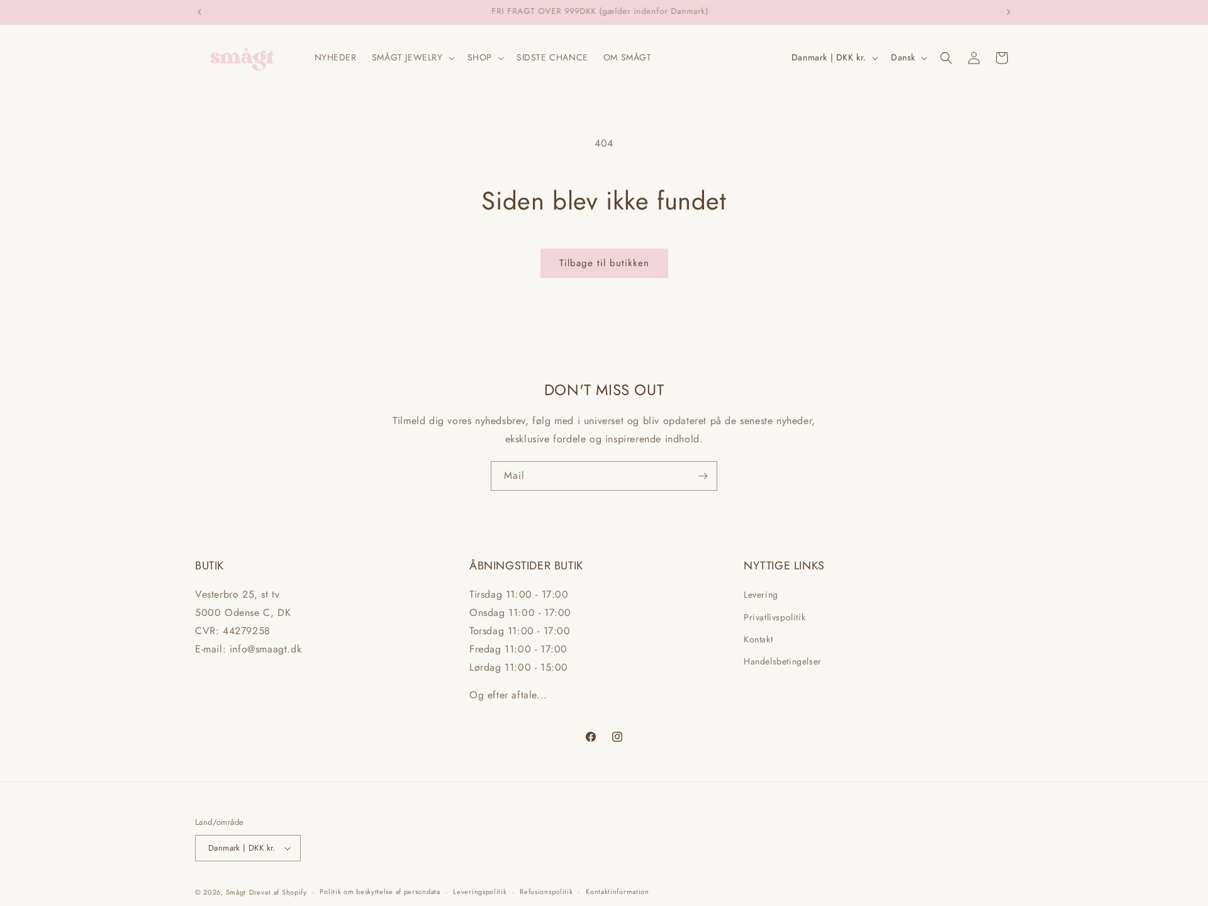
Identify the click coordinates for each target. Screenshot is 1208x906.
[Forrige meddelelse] (199, 12)
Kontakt (758, 639)
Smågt (236, 892)
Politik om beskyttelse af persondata (380, 891)
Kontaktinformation (617, 891)
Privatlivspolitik (774, 617)
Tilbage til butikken (604, 263)
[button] (412, 57)
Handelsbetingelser (783, 661)
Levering (761, 594)
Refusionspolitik (546, 891)
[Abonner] (703, 476)
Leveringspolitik (479, 891)
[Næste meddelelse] (1008, 12)
